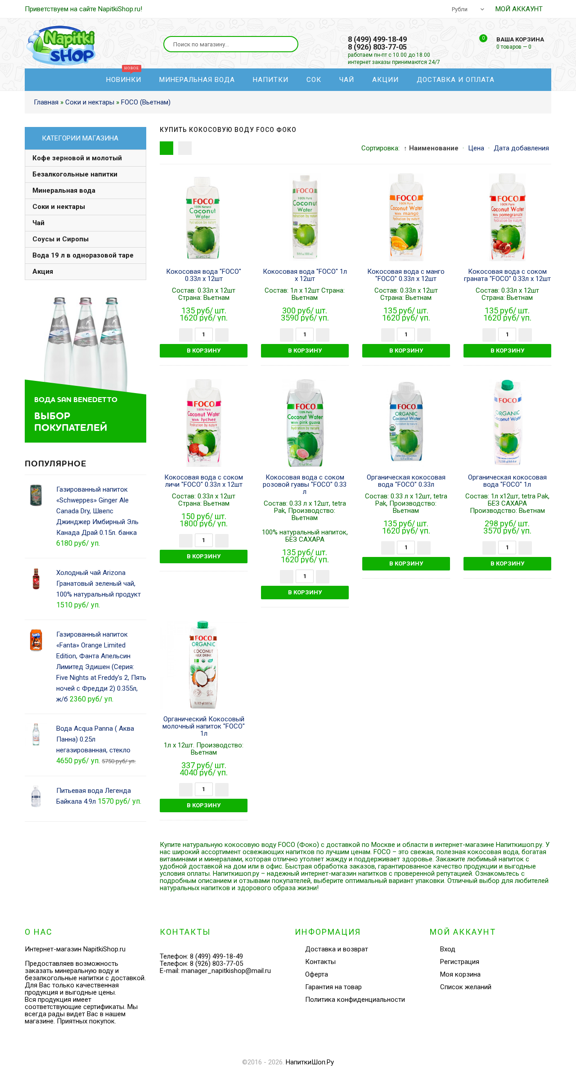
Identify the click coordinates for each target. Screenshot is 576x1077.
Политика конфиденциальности (355, 1000)
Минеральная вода (63, 190)
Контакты (320, 962)
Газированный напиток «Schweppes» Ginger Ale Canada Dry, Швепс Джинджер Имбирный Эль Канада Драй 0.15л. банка (97, 511)
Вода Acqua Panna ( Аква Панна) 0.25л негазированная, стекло (95, 739)
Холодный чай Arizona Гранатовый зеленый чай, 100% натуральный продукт (98, 583)
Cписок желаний (465, 987)
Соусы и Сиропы (60, 239)
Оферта (316, 974)
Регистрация (459, 962)
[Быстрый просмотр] (204, 217)
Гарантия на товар (333, 987)
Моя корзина (460, 974)
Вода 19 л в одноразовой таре (83, 255)
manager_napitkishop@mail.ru (226, 971)
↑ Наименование (431, 148)
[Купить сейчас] (168, 217)
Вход (447, 949)
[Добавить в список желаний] (239, 217)
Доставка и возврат (336, 949)
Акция (42, 271)
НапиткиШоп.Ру (310, 1062)
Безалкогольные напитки (74, 174)
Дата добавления (521, 148)
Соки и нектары (58, 207)
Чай (38, 223)
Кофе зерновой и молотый (77, 158)
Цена (476, 148)
